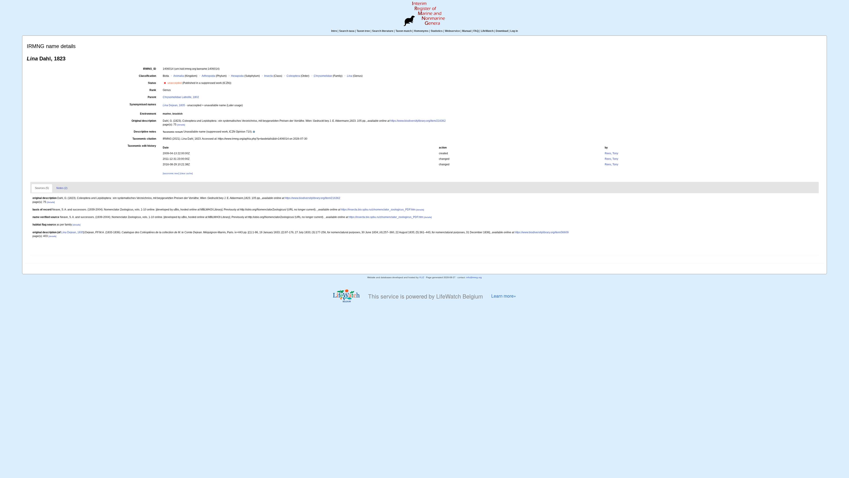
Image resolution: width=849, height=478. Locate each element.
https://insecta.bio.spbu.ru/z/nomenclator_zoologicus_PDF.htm (378, 209)
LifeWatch (487, 31)
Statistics (437, 31)
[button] (165, 83)
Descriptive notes (145, 131)
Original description (144, 120)
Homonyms (421, 31)
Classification (147, 75)
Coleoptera (293, 75)
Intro (334, 31)
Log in (514, 31)
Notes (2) (61, 188)
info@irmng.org (474, 277)
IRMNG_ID (149, 68)
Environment (148, 113)
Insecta (268, 75)
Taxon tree (363, 31)
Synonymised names (143, 104)
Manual (466, 31)
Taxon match (404, 31)
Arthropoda (208, 75)
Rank (152, 90)
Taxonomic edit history (142, 145)
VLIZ (421, 277)
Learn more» (503, 296)
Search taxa (346, 31)
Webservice (452, 31)
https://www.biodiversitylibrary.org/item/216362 (418, 120)
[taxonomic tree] (171, 173)
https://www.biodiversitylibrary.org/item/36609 (542, 232)
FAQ (476, 31)
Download (502, 31)
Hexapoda (237, 75)
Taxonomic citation (144, 138)
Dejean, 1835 (174, 105)
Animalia (178, 75)
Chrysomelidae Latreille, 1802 (181, 97)
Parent (152, 97)
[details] (181, 124)
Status (152, 83)
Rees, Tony (611, 153)
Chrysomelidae (323, 75)
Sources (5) (42, 188)
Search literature (382, 31)
